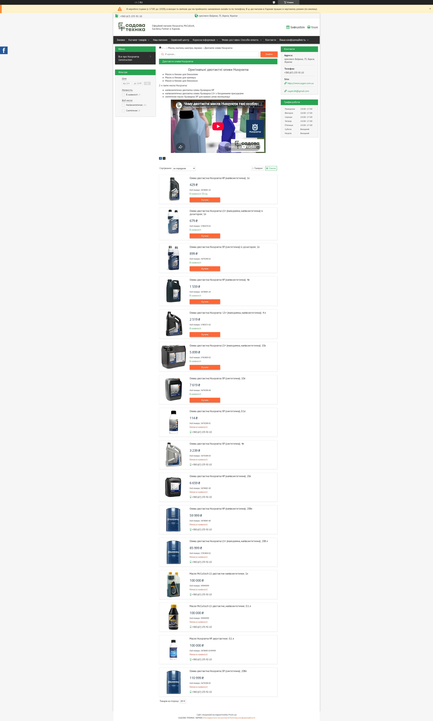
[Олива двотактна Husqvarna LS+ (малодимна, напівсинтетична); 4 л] (173, 323)
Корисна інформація (204, 40)
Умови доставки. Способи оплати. (240, 40)
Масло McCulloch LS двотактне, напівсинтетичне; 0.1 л (220, 606)
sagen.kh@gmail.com (298, 91)
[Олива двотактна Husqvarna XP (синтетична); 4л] (173, 454)
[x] (164, 158)
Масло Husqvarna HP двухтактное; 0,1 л (212, 638)
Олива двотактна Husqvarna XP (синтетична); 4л (217, 443)
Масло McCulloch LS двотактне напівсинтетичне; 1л (219, 573)
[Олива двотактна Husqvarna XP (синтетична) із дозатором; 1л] (173, 258)
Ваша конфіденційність (293, 40)
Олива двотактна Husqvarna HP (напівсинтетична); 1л (219, 178)
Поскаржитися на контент (215, 717)
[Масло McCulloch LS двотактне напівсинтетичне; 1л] (173, 584)
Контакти (270, 40)
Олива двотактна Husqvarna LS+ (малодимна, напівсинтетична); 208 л (229, 541)
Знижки (121, 40)
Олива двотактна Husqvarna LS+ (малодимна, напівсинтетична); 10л (228, 345)
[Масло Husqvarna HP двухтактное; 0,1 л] (173, 649)
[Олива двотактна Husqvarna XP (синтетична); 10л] (173, 389)
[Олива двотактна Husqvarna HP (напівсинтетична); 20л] (173, 487)
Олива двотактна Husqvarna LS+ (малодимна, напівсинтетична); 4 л (228, 312)
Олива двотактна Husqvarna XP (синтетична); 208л (218, 671)
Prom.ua (232, 714)
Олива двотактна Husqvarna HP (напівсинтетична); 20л (220, 476)
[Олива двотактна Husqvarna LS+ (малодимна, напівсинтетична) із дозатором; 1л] (173, 222)
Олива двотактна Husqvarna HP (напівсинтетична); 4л (219, 279)
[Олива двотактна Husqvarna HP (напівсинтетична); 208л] (173, 519)
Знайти (268, 54)
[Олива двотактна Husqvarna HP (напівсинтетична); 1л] (173, 189)
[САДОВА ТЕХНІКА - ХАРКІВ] (132, 27)
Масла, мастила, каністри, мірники (185, 47)
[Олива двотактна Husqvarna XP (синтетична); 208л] (173, 682)
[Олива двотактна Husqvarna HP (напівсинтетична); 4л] (173, 290)
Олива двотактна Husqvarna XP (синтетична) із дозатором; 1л (224, 247)
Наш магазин (160, 40)
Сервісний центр (180, 40)
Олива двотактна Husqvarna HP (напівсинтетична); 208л (221, 508)
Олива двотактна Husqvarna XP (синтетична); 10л (217, 378)
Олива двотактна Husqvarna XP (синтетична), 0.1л (217, 411)
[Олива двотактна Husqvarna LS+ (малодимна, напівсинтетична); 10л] (173, 356)
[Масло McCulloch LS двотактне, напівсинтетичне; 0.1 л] (173, 617)
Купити (204, 199)
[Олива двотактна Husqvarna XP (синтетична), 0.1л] (173, 422)
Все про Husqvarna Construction (128, 58)
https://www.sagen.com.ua (301, 83)
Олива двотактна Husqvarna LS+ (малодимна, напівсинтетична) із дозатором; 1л (226, 212)
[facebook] (160, 158)
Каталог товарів (137, 40)
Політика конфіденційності (242, 717)
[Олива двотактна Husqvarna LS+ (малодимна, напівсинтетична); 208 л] (173, 552)
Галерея (259, 168)
